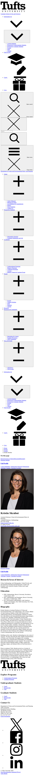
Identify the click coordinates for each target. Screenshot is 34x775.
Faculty (6, 451)
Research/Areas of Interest (7, 458)
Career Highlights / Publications (9, 466)
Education (17, 458)
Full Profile (10, 526)
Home (5, 448)
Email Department (5, 716)
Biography (22, 458)
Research (20, 466)
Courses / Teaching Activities (13, 468)
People (6, 449)
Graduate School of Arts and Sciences (10, 14)
